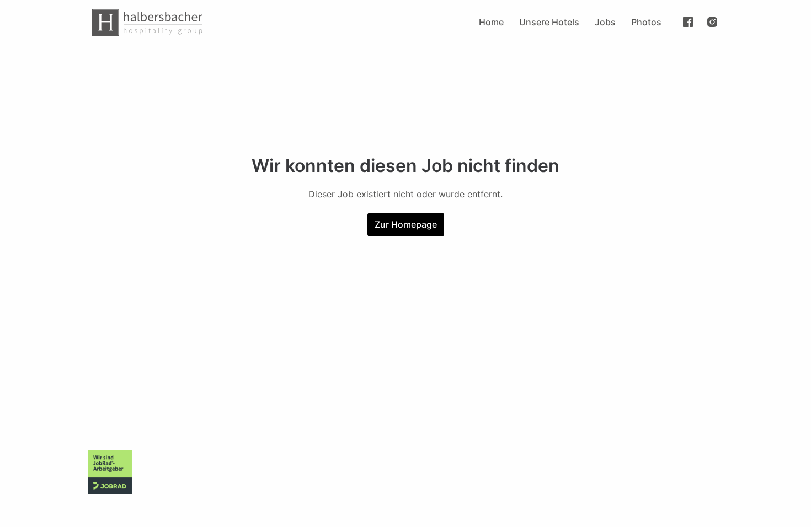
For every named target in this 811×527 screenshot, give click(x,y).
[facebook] (688, 22)
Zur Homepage (406, 224)
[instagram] (712, 22)
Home (491, 22)
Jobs (605, 22)
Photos (646, 22)
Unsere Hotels (549, 22)
